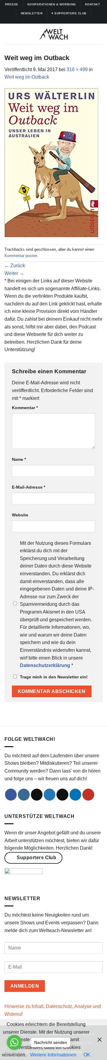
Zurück (14, 265)
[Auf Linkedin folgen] (62, 21)
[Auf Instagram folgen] (45, 21)
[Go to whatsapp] (14, 1042)
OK (87, 1054)
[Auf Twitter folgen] (56, 21)
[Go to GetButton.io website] (14, 1054)
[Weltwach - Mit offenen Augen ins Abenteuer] (54, 34)
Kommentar (25, 407)
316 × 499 (77, 69)
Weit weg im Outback (26, 76)
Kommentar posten (20, 255)
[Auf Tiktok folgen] (50, 21)
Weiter (14, 273)
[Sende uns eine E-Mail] (62, 795)
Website (20, 515)
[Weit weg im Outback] (51, 162)
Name (19, 459)
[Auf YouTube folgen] (68, 21)
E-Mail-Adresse (28, 487)
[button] (8, 34)
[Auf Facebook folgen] (39, 21)
